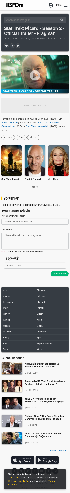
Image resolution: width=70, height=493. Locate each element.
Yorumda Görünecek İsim (13, 215)
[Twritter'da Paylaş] (18, 45)
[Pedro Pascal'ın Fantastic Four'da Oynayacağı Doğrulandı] (12, 438)
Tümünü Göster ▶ (58, 450)
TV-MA (15, 38)
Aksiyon (25, 38)
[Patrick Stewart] (35, 160)
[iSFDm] (13, 5)
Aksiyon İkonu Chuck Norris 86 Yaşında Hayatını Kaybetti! (42, 365)
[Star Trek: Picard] (11, 160)
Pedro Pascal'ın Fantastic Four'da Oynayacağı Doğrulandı (43, 435)
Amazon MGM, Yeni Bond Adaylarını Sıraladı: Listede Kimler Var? (45, 383)
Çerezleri (13, 477)
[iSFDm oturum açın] (51, 5)
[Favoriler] (6, 45)
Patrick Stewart (9, 122)
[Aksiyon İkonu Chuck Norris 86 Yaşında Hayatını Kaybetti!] (12, 368)
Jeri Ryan (53, 179)
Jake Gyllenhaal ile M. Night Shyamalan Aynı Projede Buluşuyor (44, 400)
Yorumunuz (6, 229)
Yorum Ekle (60, 273)
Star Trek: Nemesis (36, 126)
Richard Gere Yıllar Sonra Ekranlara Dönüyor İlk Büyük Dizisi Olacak (45, 417)
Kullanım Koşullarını (18, 481)
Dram (33, 38)
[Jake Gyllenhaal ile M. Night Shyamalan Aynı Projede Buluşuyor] (12, 403)
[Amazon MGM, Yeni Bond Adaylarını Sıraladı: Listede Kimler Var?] (12, 386)
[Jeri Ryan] (58, 160)
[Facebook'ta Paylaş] (12, 45)
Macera (41, 38)
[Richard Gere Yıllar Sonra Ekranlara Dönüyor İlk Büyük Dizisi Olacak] (12, 421)
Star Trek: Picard (10, 179)
